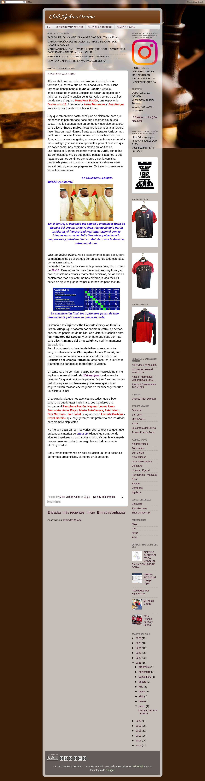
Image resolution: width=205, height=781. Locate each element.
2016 (139, 740)
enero (142, 706)
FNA (134, 524)
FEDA (135, 533)
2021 (139, 662)
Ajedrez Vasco (140, 443)
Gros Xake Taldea (142, 461)
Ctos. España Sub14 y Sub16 (148, 621)
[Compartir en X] (54, 501)
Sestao (136, 483)
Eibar (135, 479)
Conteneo (137, 488)
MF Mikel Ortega (149, 602)
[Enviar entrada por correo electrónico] (121, 496)
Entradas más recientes (66, 512)
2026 (139, 638)
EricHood (138, 766)
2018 (139, 730)
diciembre (144, 667)
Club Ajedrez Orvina (72, 17)
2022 (139, 657)
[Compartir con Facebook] (56, 501)
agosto (143, 681)
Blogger (110, 770)
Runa (135, 423)
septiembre (145, 676)
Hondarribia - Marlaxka (144, 474)
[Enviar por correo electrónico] (48, 501)
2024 (139, 648)
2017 (139, 735)
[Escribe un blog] (51, 501)
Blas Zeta (137, 503)
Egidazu (136, 492)
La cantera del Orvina (144, 428)
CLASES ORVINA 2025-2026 (69, 27)
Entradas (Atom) (72, 520)
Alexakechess (139, 508)
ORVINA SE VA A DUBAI (61, 74)
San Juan (137, 414)
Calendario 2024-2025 (144, 365)
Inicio (49, 27)
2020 (139, 721)
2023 (139, 652)
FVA (134, 528)
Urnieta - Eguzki (141, 470)
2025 (139, 643)
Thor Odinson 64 (141, 512)
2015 (139, 745)
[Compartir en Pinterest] (59, 501)
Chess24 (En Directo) (144, 398)
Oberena (137, 410)
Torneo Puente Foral (143, 432)
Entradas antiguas (111, 512)
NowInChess (139, 457)
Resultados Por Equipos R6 (140, 592)
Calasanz (137, 465)
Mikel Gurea (138, 419)
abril (141, 696)
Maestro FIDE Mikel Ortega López (150, 579)
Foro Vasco (138, 448)
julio (141, 686)
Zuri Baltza (138, 452)
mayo (142, 691)
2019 (139, 725)
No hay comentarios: (105, 496)
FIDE (135, 537)
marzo (142, 701)
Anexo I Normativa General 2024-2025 (142, 378)
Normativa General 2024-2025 (142, 371)
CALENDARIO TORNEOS (100, 27)
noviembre (145, 671)
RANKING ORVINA (126, 27)
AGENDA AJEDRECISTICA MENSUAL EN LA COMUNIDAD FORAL (144, 560)
